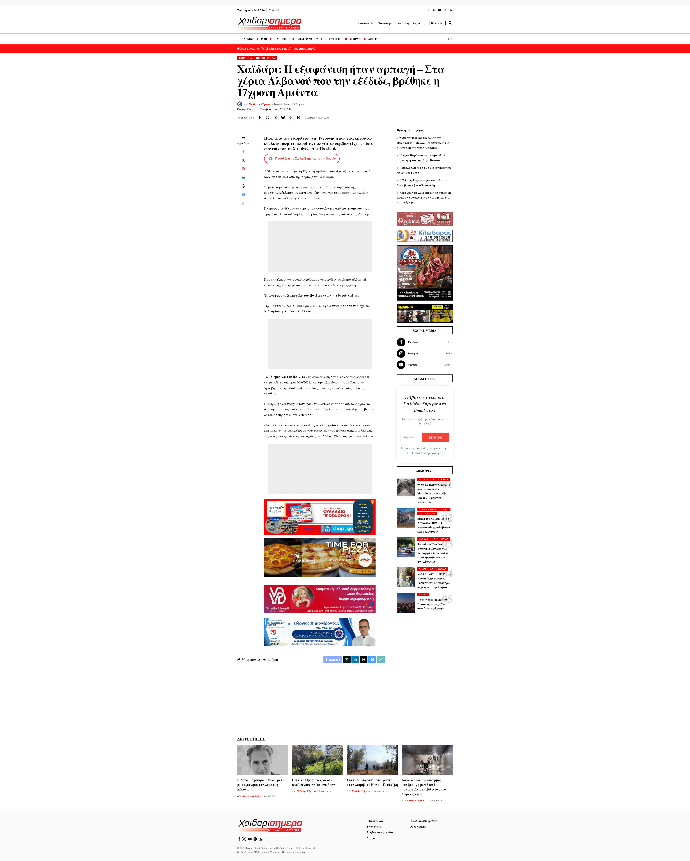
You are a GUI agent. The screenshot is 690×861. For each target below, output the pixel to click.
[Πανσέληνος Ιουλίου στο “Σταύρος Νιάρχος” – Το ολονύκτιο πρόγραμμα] (406, 603)
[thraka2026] (425, 218)
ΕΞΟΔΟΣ (423, 594)
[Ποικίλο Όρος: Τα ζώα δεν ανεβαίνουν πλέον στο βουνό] (317, 760)
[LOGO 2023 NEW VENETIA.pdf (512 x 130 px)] (320, 598)
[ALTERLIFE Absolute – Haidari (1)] (425, 313)
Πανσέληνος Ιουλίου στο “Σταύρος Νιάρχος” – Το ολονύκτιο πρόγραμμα (432, 604)
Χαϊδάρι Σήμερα (260, 104)
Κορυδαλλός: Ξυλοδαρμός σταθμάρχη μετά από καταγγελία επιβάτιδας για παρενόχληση (424, 197)
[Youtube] (425, 364)
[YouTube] (439, 10)
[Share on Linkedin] (243, 177)
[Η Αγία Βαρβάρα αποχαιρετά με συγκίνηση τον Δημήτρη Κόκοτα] (262, 760)
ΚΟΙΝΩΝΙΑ (245, 58)
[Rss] (450, 10)
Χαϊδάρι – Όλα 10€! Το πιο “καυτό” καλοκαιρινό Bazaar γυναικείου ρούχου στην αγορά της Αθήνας (434, 580)
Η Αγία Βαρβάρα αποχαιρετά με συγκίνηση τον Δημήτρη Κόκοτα (261, 785)
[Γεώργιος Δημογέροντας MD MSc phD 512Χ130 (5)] (320, 632)
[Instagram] (445, 10)
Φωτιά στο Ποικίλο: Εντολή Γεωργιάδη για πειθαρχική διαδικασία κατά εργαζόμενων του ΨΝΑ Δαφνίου (432, 553)
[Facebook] (429, 10)
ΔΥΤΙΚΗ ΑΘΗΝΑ (427, 509)
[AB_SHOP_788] (320, 516)
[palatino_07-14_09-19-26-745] (320, 557)
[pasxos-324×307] (425, 272)
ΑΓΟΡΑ (422, 568)
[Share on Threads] (275, 117)
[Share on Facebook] (259, 117)
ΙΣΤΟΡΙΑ (423, 479)
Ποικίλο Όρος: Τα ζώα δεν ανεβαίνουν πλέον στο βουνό (314, 782)
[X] (434, 10)
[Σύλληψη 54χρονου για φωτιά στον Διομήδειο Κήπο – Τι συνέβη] (372, 760)
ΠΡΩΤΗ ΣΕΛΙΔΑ (265, 58)
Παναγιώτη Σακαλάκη (293, 851)
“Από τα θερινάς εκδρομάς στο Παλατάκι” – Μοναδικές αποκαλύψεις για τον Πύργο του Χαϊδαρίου (423, 142)
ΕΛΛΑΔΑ (423, 538)
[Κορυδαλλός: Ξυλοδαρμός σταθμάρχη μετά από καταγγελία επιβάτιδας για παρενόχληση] (427, 760)
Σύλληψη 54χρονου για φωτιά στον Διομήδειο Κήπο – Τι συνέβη (372, 782)
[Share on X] (267, 117)
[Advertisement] (320, 246)
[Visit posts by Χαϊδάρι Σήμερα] (239, 103)
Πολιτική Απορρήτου (424, 453)
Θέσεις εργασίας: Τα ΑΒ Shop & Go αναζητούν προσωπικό (276, 48)
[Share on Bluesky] (282, 117)
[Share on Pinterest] (243, 168)
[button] (450, 23)
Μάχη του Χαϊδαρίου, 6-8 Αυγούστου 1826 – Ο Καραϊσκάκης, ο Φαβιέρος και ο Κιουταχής (433, 524)
